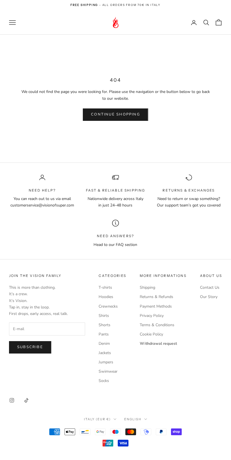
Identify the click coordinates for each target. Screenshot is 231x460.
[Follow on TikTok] (26, 400)
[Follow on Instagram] (12, 400)
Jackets (105, 352)
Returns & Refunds (156, 296)
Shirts (104, 315)
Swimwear (108, 371)
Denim (104, 343)
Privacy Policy (152, 315)
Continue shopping (115, 114)
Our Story (208, 296)
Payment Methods (156, 306)
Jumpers (106, 362)
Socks (104, 380)
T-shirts (105, 287)
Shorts (104, 325)
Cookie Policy (151, 334)
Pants (104, 334)
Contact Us (209, 287)
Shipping (147, 287)
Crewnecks (108, 306)
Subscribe (30, 347)
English (132, 419)
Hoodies (106, 296)
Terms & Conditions (157, 325)
